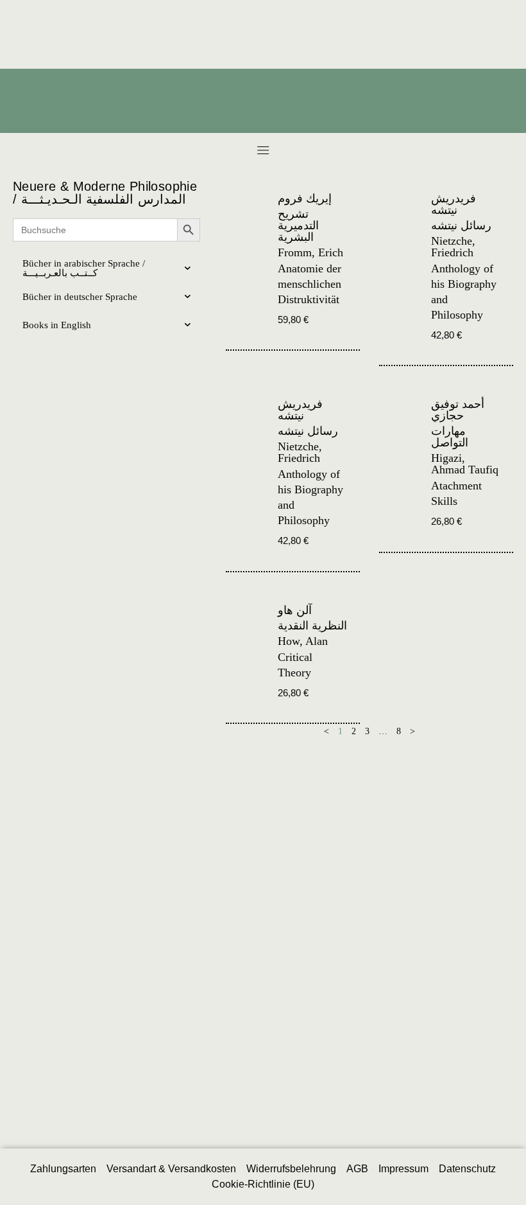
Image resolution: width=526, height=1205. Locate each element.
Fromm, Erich (310, 252)
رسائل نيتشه (461, 225)
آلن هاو (295, 610)
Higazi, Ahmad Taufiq (464, 464)
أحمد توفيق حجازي (457, 410)
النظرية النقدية (312, 625)
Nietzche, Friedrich (453, 246)
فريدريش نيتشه (453, 204)
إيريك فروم (305, 198)
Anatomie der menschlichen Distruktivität (309, 284)
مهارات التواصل (449, 437)
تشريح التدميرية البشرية (298, 225)
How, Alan (303, 641)
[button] (263, 150)
